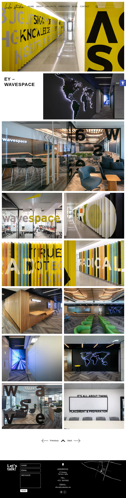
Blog (75, 6)
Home (31, 6)
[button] (123, 83)
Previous (54, 440)
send (23, 491)
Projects (51, 6)
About (39, 6)
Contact (84, 6)
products (64, 6)
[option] (32, 215)
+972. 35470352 (63, 480)
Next (69, 440)
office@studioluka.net (63, 487)
